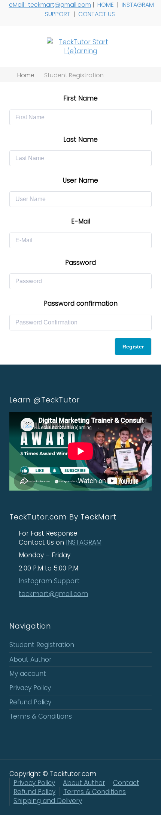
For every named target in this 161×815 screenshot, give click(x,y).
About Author (30, 659)
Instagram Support (50, 580)
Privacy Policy (30, 687)
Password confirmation (81, 303)
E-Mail (80, 221)
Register (133, 347)
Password (80, 262)
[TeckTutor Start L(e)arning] (80, 46)
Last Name (80, 139)
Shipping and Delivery (47, 800)
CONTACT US (97, 14)
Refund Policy (30, 702)
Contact (126, 782)
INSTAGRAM (83, 542)
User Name (80, 180)
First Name (80, 98)
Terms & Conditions (40, 716)
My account (27, 673)
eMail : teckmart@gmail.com (50, 4)
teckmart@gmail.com (53, 593)
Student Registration (41, 644)
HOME (106, 4)
